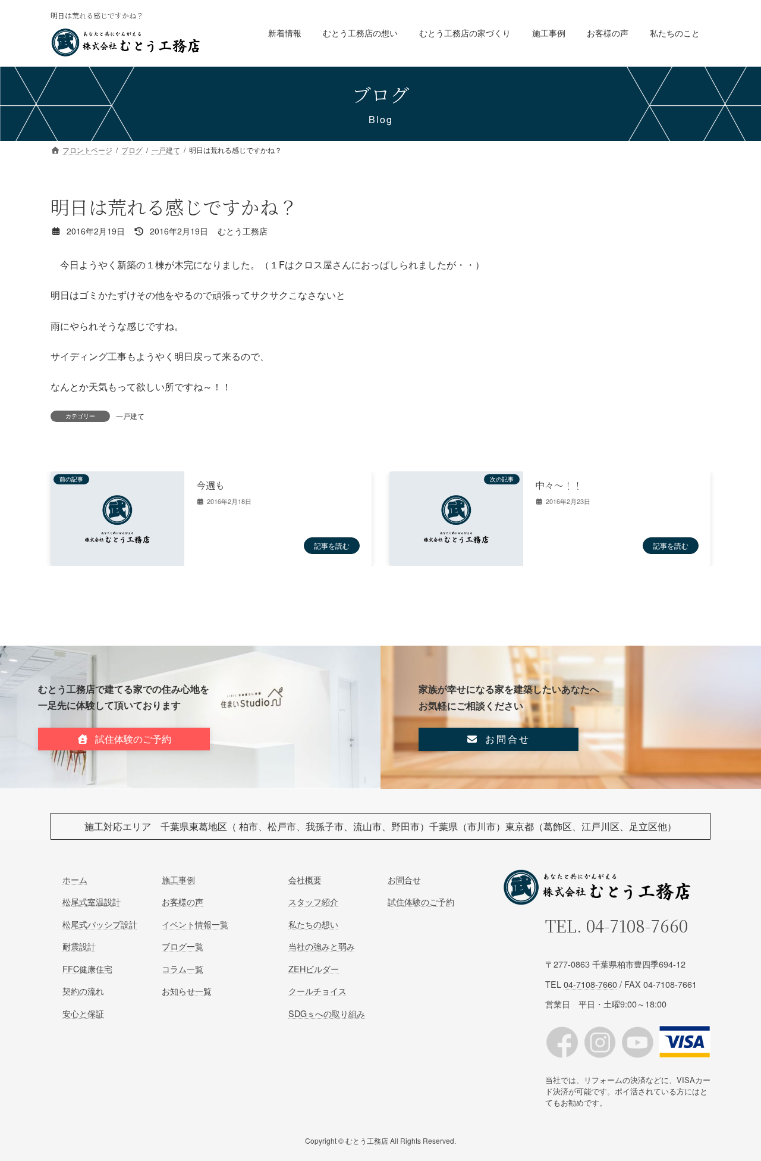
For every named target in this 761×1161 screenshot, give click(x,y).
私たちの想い (313, 924)
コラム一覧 (182, 968)
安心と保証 (83, 1012)
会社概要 (305, 879)
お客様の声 (182, 901)
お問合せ (404, 879)
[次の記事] (456, 559)
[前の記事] (117, 559)
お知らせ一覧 (187, 990)
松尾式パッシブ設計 (99, 924)
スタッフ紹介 (313, 901)
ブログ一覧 (182, 946)
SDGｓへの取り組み (326, 1012)
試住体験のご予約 (421, 901)
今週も (210, 485)
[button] (124, 739)
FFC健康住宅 (87, 968)
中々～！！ (559, 485)
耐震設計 (79, 946)
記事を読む (332, 545)
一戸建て (130, 416)
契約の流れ (83, 990)
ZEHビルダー (313, 968)
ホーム (74, 879)
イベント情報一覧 (195, 924)
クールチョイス (317, 990)
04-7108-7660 (637, 925)
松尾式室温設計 (91, 901)
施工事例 (178, 879)
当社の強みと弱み (321, 946)
